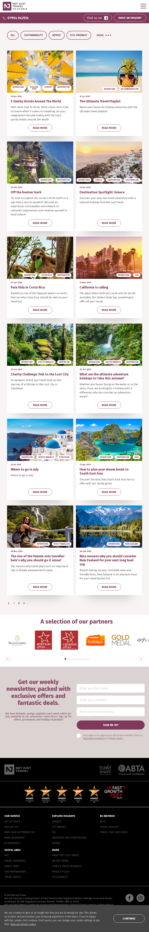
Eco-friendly (78, 35)
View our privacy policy (23, 924)
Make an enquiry (14, 838)
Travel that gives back (114, 832)
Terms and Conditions (94, 738)
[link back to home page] (17, 769)
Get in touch (12, 821)
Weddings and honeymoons (69, 838)
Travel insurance (15, 861)
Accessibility (60, 877)
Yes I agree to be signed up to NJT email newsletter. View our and (112, 737)
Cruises (56, 821)
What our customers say (19, 832)
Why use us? (11, 827)
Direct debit (11, 866)
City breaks (59, 827)
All (13, 35)
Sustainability (33, 35)
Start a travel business (66, 866)
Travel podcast (109, 827)
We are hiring (60, 861)
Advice (56, 35)
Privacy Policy (61, 872)
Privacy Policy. (116, 738)
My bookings (12, 843)
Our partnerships (15, 872)
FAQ (6, 855)
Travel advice (12, 877)
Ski (54, 832)
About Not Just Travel (65, 855)
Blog (103, 821)
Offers (56, 843)
